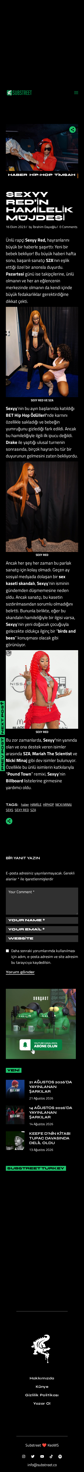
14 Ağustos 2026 (41, 1123)
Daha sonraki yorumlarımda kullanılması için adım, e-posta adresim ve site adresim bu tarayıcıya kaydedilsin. (44, 956)
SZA (33, 809)
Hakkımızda (42, 1378)
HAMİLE (36, 804)
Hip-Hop (40, 175)
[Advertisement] (42, 42)
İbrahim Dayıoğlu (44, 226)
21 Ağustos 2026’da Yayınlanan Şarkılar (50, 1087)
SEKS (9, 809)
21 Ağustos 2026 (41, 1098)
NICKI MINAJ (63, 804)
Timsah (64, 175)
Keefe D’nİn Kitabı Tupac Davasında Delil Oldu (49, 1138)
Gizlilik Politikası (42, 1395)
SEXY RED (22, 809)
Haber (17, 175)
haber (25, 804)
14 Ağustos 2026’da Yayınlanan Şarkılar (50, 1112)
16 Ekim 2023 (15, 226)
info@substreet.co (42, 1465)
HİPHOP (48, 804)
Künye (42, 1387)
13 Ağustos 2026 (41, 1149)
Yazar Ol (42, 1403)
